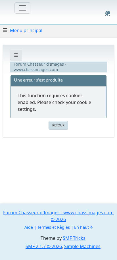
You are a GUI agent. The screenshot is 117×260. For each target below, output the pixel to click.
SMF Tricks (74, 238)
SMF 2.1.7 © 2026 (44, 246)
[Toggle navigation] (22, 8)
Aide (28, 227)
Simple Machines (82, 246)
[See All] (16, 55)
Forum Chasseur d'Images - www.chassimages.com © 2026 (58, 215)
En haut (82, 227)
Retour (58, 125)
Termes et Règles (53, 227)
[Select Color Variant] (107, 13)
